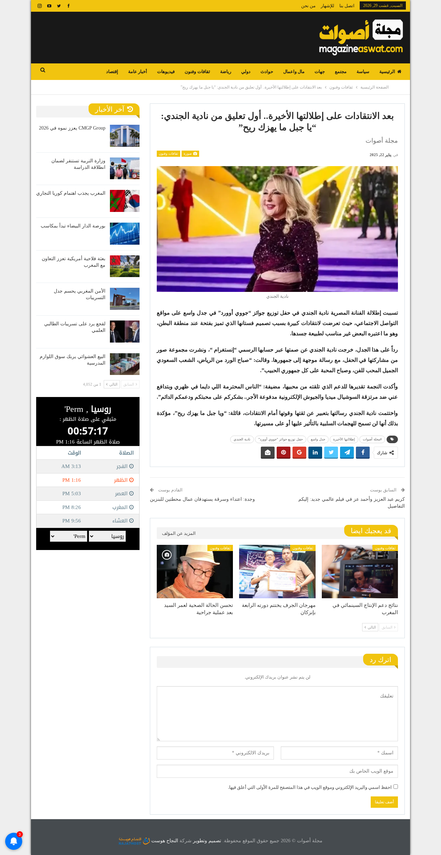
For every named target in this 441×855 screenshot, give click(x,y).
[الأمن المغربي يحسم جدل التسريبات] (125, 299)
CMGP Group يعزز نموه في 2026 (72, 128)
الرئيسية (387, 71)
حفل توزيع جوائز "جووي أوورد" (280, 439)
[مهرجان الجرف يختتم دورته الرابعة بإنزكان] (277, 571)
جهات (320, 71)
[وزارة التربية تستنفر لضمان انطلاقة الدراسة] (125, 168)
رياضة (225, 71)
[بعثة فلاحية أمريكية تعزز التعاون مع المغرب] (125, 266)
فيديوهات (166, 71)
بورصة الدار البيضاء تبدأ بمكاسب (73, 225)
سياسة (363, 71)
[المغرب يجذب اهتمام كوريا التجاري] (125, 201)
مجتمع (341, 71)
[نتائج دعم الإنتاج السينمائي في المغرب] (360, 571)
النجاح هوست (164, 840)
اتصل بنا (347, 5)
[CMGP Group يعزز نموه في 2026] (125, 136)
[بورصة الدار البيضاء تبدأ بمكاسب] (125, 234)
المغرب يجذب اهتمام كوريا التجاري (70, 193)
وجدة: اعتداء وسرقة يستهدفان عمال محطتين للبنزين (202, 499)
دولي (245, 71)
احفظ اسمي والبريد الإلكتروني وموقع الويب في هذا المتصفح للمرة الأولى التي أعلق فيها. (310, 787)
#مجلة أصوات (372, 439)
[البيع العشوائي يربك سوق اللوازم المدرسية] (125, 364)
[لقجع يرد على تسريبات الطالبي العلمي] (125, 331)
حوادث (266, 71)
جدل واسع (318, 439)
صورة (188, 153)
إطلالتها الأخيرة (344, 439)
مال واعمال (294, 71)
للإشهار (327, 5)
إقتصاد (112, 71)
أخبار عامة (137, 71)
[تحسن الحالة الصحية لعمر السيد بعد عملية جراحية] (195, 571)
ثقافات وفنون (197, 71)
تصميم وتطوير (207, 840)
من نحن (308, 5)
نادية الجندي (242, 439)
